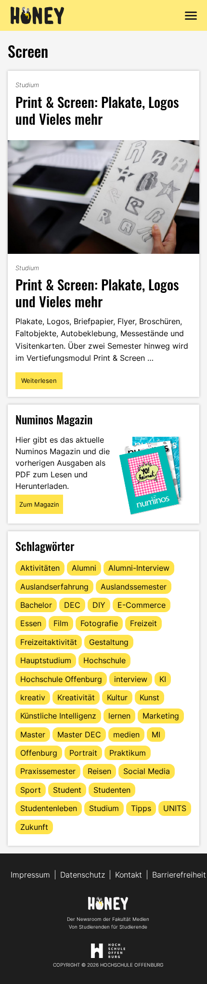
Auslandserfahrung (54, 586)
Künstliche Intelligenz (58, 716)
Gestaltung (109, 642)
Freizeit (143, 623)
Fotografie (99, 623)
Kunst (149, 697)
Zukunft (34, 827)
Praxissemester (48, 771)
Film (60, 623)
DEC (72, 605)
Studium (27, 85)
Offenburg (38, 753)
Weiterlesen (39, 383)
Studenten (111, 790)
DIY (98, 605)
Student (67, 790)
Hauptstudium (45, 660)
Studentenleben (48, 808)
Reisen (99, 771)
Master (32, 734)
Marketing (160, 716)
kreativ (32, 697)
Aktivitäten (40, 568)
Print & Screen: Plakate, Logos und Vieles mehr (97, 110)
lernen (119, 716)
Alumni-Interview (138, 568)
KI (162, 679)
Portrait (83, 753)
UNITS (174, 808)
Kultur (117, 697)
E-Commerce (141, 605)
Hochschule (104, 660)
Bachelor (36, 605)
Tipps (141, 808)
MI (156, 734)
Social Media (146, 771)
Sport (30, 790)
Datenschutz (82, 874)
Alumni (84, 568)
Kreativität (76, 697)
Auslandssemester (134, 586)
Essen (30, 623)
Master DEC (79, 734)
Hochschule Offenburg (61, 679)
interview (130, 679)
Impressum (30, 874)
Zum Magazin (39, 504)
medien (126, 734)
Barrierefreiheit (179, 874)
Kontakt (128, 874)
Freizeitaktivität (48, 642)
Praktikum (127, 753)
